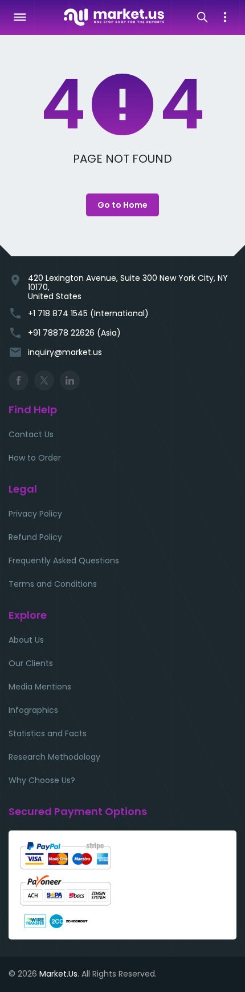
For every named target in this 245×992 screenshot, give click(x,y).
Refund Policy (35, 537)
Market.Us (58, 973)
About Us (26, 640)
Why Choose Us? (42, 780)
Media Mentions (40, 686)
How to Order (35, 457)
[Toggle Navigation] (20, 17)
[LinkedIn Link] (70, 380)
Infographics (33, 710)
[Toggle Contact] (225, 17)
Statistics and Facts (48, 733)
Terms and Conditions (53, 584)
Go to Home (122, 205)
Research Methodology (54, 757)
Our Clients (31, 663)
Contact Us (31, 434)
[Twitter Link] (44, 380)
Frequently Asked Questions (64, 560)
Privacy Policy (35, 513)
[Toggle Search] (202, 17)
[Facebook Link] (18, 380)
